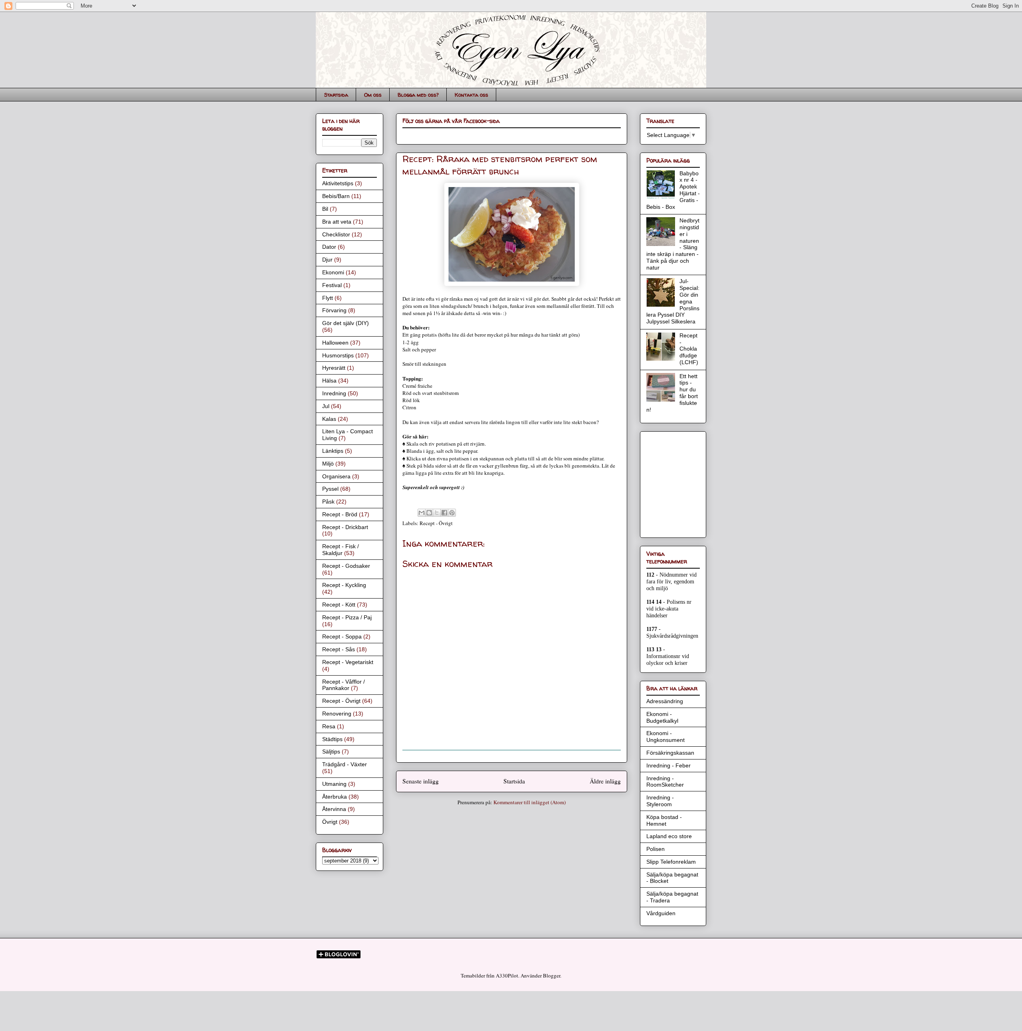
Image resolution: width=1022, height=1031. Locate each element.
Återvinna (334, 809)
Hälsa (329, 380)
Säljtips (331, 751)
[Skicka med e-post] (422, 513)
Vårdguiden (660, 913)
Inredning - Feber (668, 765)
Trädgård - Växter (344, 764)
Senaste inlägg (420, 781)
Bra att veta (336, 221)
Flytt (327, 298)
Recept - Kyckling (344, 585)
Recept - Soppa (342, 636)
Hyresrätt (333, 368)
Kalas (329, 419)
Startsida (336, 94)
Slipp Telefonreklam (671, 862)
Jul (325, 406)
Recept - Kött (338, 604)
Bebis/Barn (336, 196)
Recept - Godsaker (346, 566)
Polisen (655, 849)
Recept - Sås (338, 649)
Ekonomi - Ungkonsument (665, 736)
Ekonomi (333, 272)
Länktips (332, 451)
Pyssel (330, 489)
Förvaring (334, 310)
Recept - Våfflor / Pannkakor (343, 685)
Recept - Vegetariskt (347, 662)
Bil (325, 209)
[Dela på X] (437, 513)
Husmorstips (338, 355)
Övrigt (329, 822)
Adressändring (664, 701)
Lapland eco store (669, 836)
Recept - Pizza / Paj (347, 617)
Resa (328, 726)
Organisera (336, 476)
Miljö (328, 463)
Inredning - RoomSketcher (665, 781)
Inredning (334, 393)
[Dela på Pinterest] (452, 513)
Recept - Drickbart (345, 527)
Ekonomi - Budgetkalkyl (662, 717)
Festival (332, 285)
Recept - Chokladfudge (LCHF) (688, 348)
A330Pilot (507, 975)
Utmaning (334, 784)
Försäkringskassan (670, 752)
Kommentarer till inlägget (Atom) (529, 802)
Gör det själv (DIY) (345, 323)
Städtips (332, 739)
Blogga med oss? (418, 94)
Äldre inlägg (605, 781)
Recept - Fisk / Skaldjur (340, 549)
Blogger (551, 975)
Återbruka (334, 796)
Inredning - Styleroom (660, 800)
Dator (329, 247)
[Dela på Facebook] (444, 513)
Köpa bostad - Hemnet (664, 820)
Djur (327, 259)
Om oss (373, 94)
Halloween (335, 342)
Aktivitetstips (337, 183)
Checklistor (336, 234)
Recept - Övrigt (436, 523)
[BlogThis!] (429, 513)
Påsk (328, 501)
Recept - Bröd (339, 514)
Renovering (336, 713)
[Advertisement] (670, 482)
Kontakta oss (471, 94)
